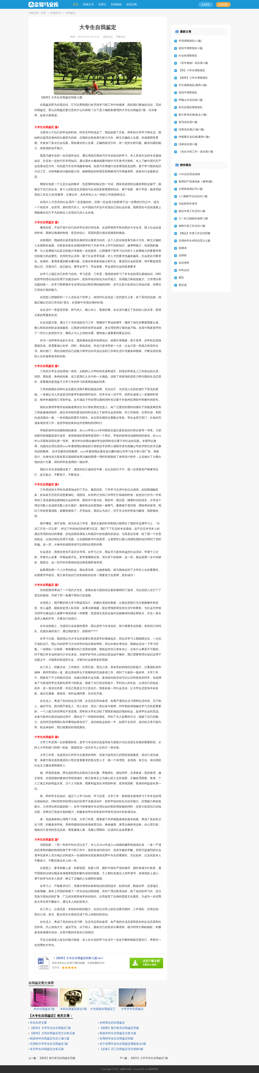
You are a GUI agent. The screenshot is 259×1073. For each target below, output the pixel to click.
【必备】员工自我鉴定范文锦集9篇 (121, 1048)
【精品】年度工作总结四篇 (194, 233)
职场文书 (88, 4)
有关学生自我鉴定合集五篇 (47, 1048)
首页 (75, 4)
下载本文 (120, 37)
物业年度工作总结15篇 (192, 211)
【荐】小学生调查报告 (192, 70)
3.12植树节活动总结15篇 (193, 196)
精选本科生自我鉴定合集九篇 (118, 1033)
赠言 (181, 277)
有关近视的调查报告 (190, 107)
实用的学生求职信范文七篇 (194, 240)
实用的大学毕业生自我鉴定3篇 (49, 1043)
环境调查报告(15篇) (190, 40)
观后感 (183, 285)
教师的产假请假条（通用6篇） (196, 181)
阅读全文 (108, 37)
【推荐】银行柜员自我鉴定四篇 (119, 1027)
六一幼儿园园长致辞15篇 (193, 218)
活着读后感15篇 (188, 144)
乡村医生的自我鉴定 (112, 1022)
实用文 (102, 4)
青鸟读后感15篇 (188, 122)
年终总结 (184, 270)
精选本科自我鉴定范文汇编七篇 (49, 1038)
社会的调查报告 (188, 55)
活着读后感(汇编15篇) (191, 129)
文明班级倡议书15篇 (191, 189)
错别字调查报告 (188, 92)
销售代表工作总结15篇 (192, 225)
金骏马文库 (126, 1069)
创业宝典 (131, 4)
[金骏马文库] (43, 4)
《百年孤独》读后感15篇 (193, 63)
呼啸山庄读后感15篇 (191, 100)
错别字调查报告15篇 (191, 48)
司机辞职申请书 (188, 203)
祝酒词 (183, 248)
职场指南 (116, 4)
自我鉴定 (70, 13)
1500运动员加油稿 (189, 174)
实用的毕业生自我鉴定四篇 (116, 1038)
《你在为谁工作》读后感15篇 (196, 151)
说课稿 (183, 255)
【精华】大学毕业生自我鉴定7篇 (50, 1027)
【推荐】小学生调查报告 (193, 77)
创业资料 (184, 262)
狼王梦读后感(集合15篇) (193, 114)
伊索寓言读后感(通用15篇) (194, 136)
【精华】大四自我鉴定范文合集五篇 (52, 1033)
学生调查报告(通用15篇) (193, 85)
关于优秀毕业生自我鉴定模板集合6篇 (123, 1043)
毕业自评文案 (38, 1022)
